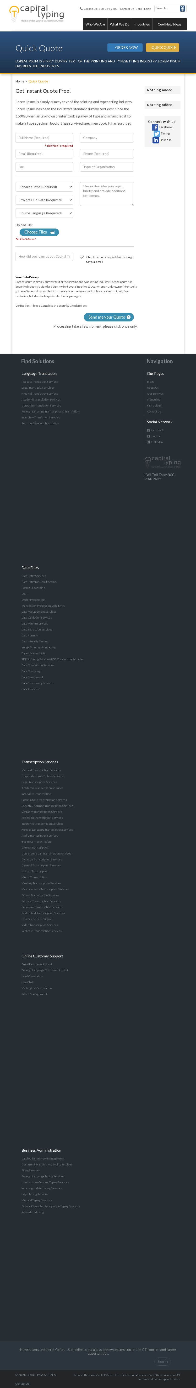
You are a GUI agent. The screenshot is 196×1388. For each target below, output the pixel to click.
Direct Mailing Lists (34, 653)
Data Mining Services (35, 623)
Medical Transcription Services (41, 770)
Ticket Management (34, 994)
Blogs (150, 381)
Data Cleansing (31, 671)
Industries (142, 24)
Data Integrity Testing (35, 641)
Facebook (165, 127)
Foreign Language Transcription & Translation (50, 411)
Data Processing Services (38, 683)
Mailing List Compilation (37, 988)
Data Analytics (30, 689)
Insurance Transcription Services (42, 823)
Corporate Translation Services (41, 405)
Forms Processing (33, 588)
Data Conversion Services (38, 665)
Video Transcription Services (40, 925)
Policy (52, 1375)
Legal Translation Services (38, 387)
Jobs (139, 8)
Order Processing (33, 599)
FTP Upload (154, 405)
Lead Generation (32, 976)
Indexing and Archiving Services (42, 1188)
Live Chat (27, 982)
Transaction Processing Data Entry (43, 605)
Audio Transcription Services (40, 835)
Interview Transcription (36, 794)
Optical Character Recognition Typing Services (51, 1206)
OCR (24, 593)
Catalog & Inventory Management (43, 1158)
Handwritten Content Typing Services (45, 1182)
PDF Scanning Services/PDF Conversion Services (52, 659)
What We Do (119, 24)
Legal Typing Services (35, 1194)
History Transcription (35, 871)
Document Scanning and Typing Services (47, 1164)
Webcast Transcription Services (42, 931)
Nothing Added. (160, 90)
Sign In (163, 1361)
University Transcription (37, 919)
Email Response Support (37, 964)
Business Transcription (36, 841)
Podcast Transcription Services (41, 901)
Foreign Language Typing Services (43, 1176)
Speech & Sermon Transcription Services (47, 806)
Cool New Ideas (169, 24)
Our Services (155, 393)
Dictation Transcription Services (42, 859)
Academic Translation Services (41, 399)
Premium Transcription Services (42, 907)
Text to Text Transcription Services (43, 913)
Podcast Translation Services (40, 381)
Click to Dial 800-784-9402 (100, 8)
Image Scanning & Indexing (38, 647)
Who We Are (95, 24)
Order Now (126, 47)
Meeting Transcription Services (41, 883)
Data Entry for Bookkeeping (39, 582)
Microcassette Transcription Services (45, 889)
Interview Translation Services (41, 417)
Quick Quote (164, 47)
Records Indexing (33, 1212)
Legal (31, 1375)
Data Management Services (39, 611)
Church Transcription (35, 847)
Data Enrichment (32, 677)
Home (20, 81)
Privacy (41, 1375)
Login (147, 8)
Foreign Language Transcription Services (47, 829)
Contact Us (127, 8)
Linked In (165, 140)
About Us (153, 387)
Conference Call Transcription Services (46, 853)
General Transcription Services (41, 865)
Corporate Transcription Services (43, 776)
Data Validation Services (37, 617)
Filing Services (31, 1170)
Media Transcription (34, 877)
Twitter (165, 134)
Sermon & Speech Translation (40, 423)
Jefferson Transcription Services (42, 817)
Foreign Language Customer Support (45, 970)
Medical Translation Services (40, 393)
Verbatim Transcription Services (42, 811)
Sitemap (20, 1375)
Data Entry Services (34, 576)
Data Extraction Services (37, 629)
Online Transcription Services (40, 895)
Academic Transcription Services (42, 788)
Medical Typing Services (37, 1200)
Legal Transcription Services (39, 782)
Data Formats (30, 635)
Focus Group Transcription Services (44, 800)
